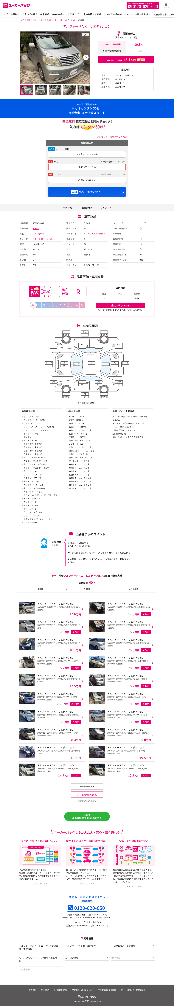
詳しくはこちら (41, 883)
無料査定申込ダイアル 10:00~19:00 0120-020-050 (143, 5)
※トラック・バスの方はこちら (112, 137)
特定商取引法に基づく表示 (83, 990)
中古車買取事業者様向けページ (110, 990)
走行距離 (57, 174)
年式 (56, 161)
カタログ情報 (71, 957)
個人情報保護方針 (61, 990)
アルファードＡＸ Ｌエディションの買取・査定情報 (38, 947)
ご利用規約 (44, 990)
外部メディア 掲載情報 (136, 990)
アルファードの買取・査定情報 (80, 945)
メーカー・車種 (62, 149)
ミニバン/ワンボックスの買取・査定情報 (38, 959)
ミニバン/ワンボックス (94, 233)
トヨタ (36, 228)
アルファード (39, 233)
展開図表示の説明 (85, 402)
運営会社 (32, 990)
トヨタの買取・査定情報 (123, 945)
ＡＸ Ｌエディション (43, 238)
